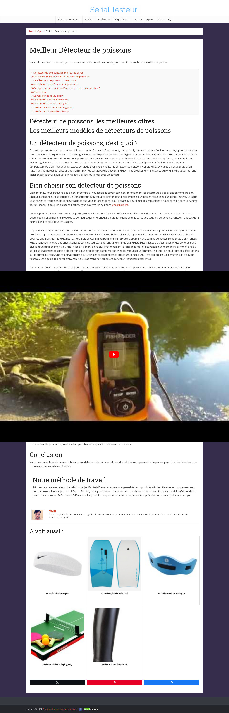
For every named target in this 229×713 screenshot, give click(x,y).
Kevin (52, 511)
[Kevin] (37, 514)
